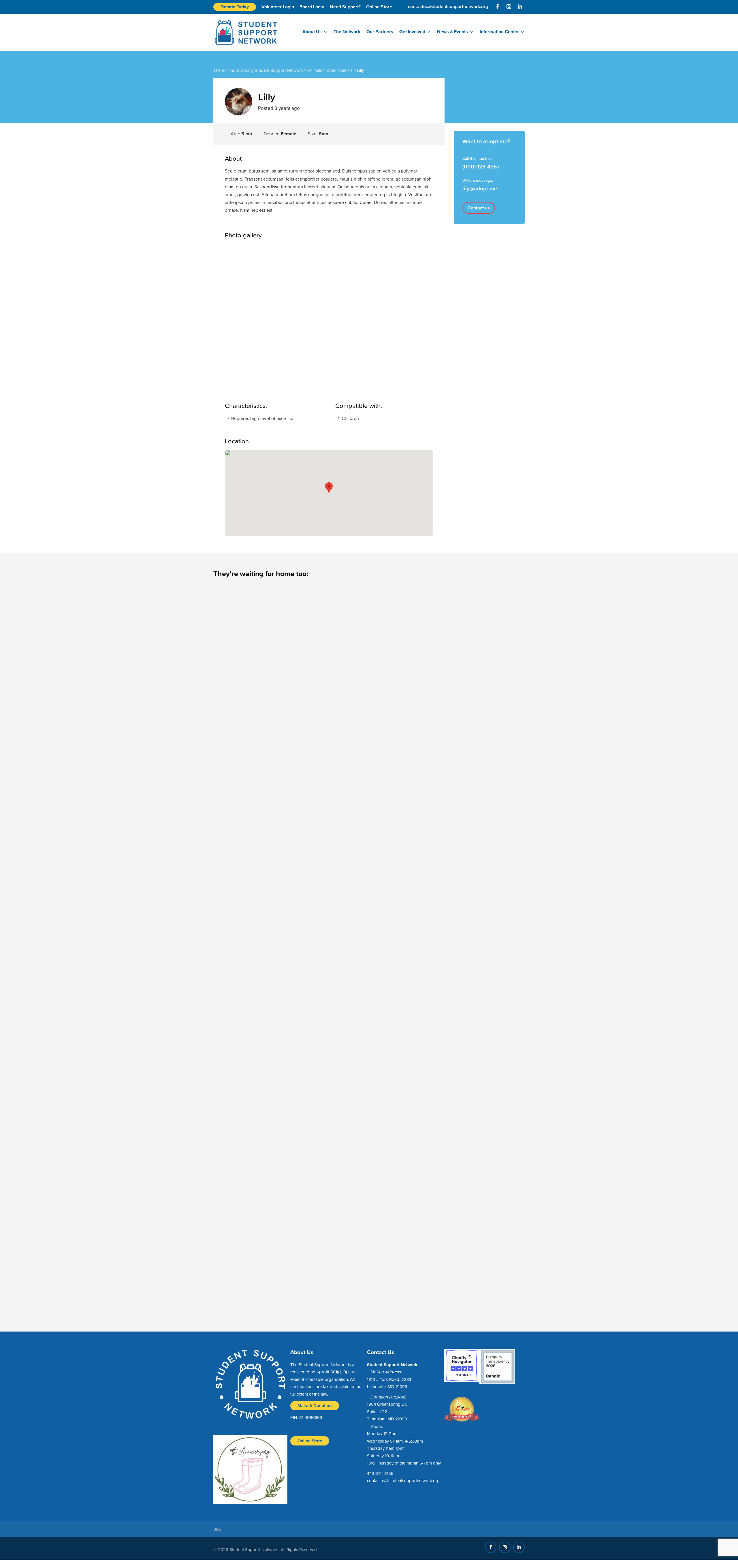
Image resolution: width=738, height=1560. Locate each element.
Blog (217, 1529)
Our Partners (379, 32)
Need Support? (345, 6)
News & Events (452, 32)
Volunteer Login (277, 6)
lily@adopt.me (479, 188)
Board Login (312, 6)
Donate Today (235, 6)
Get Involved (412, 32)
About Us (312, 32)
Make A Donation (315, 1405)
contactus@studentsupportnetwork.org (403, 1480)
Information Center (499, 32)
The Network (347, 32)
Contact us (479, 208)
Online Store (379, 6)
